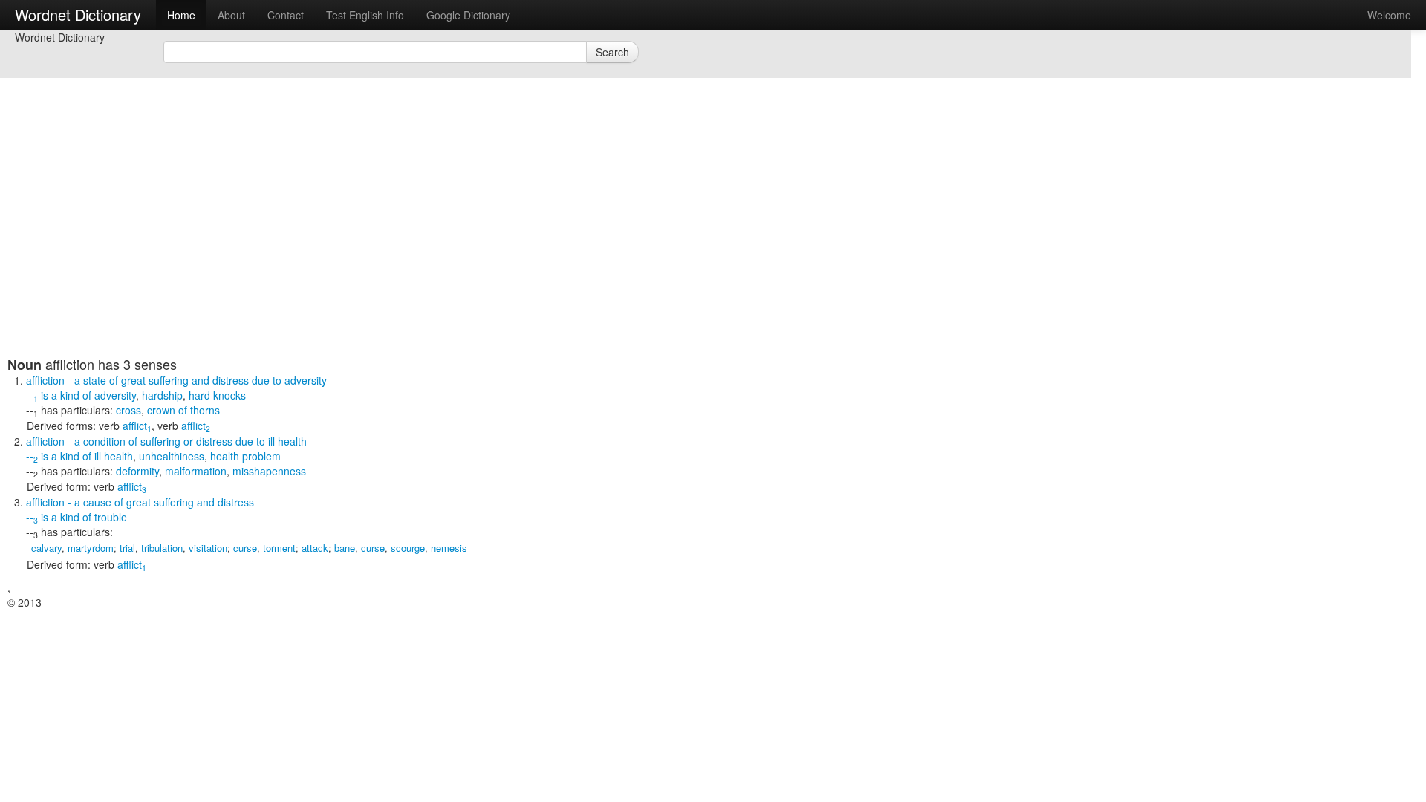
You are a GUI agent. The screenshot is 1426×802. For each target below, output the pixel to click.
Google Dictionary (468, 14)
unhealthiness (171, 456)
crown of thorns (183, 409)
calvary (46, 548)
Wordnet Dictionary (78, 14)
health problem (245, 456)
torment (279, 548)
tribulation (162, 548)
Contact (285, 14)
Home (181, 14)
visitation (208, 548)
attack (315, 548)
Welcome (1389, 14)
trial (127, 548)
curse (245, 548)
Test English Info (365, 14)
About (231, 14)
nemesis (449, 548)
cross (128, 409)
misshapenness (269, 470)
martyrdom (91, 548)
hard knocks (217, 395)
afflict (137, 425)
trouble (110, 516)
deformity (137, 470)
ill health (113, 456)
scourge (408, 548)
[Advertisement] (367, 252)
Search (612, 52)
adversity (115, 395)
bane (344, 548)
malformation (196, 470)
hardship (162, 395)
